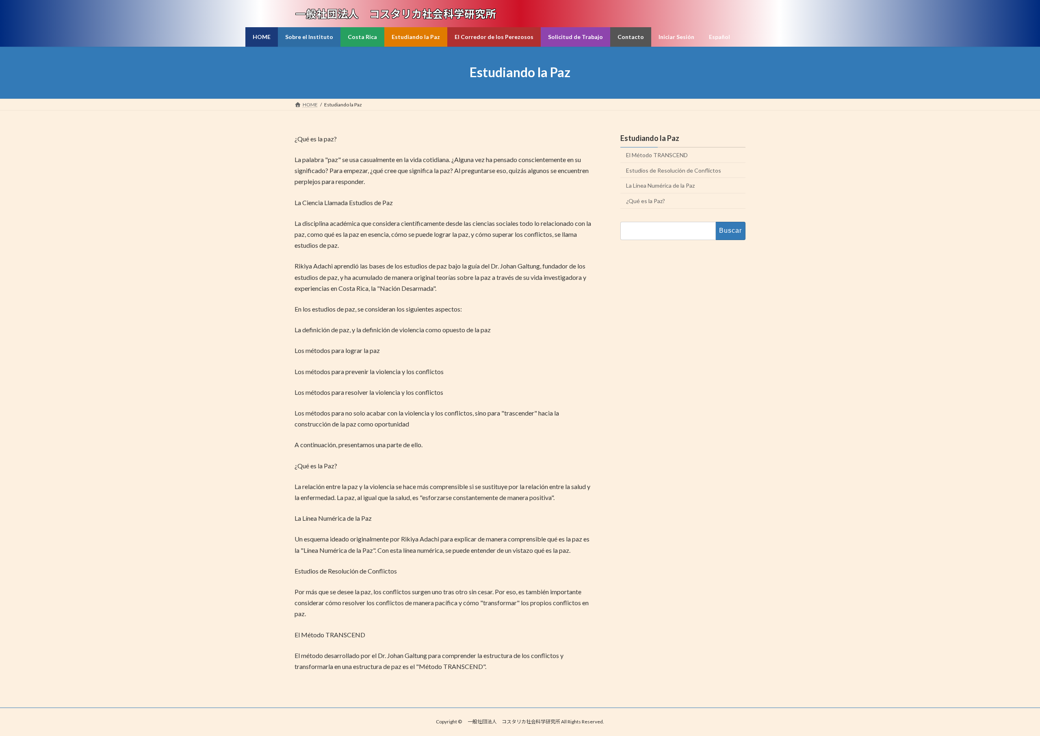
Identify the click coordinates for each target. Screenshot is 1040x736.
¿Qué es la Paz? (645, 200)
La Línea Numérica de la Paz (660, 185)
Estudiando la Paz (649, 138)
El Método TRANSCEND (657, 155)
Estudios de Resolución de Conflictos (673, 170)
